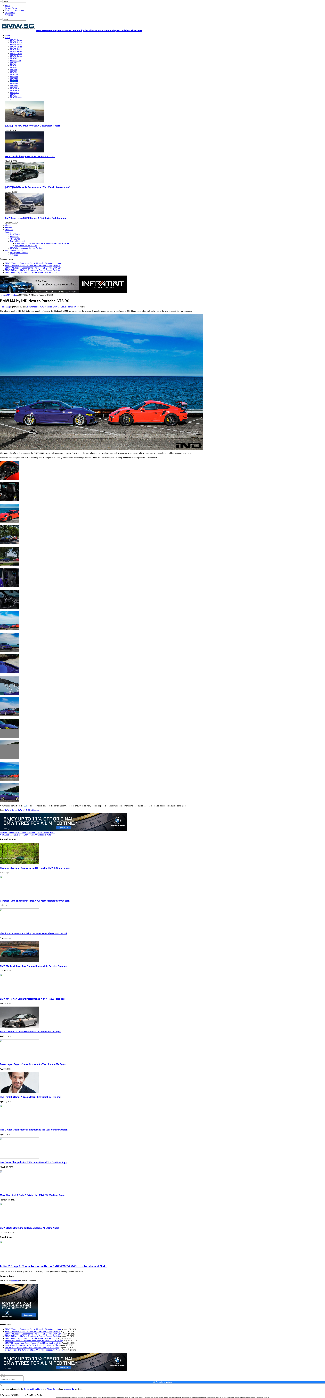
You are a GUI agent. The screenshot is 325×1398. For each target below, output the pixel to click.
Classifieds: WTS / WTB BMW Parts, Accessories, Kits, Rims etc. (42, 243)
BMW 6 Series (16, 51)
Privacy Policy (11, 8)
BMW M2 (14, 76)
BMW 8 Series (16, 56)
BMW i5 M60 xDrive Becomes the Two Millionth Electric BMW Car (33, 268)
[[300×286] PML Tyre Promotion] (19, 1319)
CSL (12, 99)
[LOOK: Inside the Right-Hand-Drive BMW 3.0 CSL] (24, 152)
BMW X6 (13, 70)
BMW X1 (13, 63)
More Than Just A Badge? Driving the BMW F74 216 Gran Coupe (32, 1195)
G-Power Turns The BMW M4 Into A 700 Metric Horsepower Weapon (35, 901)
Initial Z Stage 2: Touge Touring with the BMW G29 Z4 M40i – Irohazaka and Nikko (53, 1266)
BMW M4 (14, 81)
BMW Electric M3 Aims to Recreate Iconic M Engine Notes (29, 1228)
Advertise (9, 15)
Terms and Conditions (14, 10)
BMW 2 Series (16, 42)
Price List (9, 230)
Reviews (8, 227)
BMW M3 (14, 79)
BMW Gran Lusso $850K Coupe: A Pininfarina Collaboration (35, 218)
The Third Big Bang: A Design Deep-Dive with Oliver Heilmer (30, 1097)
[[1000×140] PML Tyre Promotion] (63, 830)
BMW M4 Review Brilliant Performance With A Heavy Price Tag (32, 999)
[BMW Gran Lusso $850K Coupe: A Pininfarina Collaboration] (24, 213)
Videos (8, 225)
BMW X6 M (14, 90)
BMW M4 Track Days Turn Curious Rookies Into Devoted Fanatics (33, 966)
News (7, 38)
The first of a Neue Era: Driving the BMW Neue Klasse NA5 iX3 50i (33, 933)
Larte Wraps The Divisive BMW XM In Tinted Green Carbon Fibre (32, 1345)
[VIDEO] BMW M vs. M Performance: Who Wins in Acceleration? (37, 187)
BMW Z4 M (14, 93)
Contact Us (10, 12)
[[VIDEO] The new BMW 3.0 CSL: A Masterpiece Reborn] (24, 121)
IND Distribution (32, 810)
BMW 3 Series (16, 44)
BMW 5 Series (16, 49)
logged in (15, 1281)
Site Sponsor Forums (19, 252)
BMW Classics (16, 97)
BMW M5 (14, 83)
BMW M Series (45, 307)
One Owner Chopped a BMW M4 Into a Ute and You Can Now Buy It (33, 1162)
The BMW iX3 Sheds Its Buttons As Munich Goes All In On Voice (32, 1347)
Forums (8, 232)
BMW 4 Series (16, 47)
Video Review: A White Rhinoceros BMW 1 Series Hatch (27, 832)
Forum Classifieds (18, 241)
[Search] (1, 19)
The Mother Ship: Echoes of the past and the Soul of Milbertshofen (34, 1129)
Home (7, 35)
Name (2, 1374)
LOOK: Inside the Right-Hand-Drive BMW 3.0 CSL (30, 156)
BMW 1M (14, 74)
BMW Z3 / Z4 (15, 60)
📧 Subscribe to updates (162, 1382)
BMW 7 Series (16, 54)
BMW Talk (14, 236)
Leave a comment (68, 307)
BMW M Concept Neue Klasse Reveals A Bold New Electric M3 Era (33, 1343)
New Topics (15, 234)
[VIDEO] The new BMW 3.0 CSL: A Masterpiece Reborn (32, 125)
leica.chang (5, 307)
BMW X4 (13, 65)
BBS (25, 806)
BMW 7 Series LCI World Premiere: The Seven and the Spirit (30, 1031)
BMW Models (11, 295)
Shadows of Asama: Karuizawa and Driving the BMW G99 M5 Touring (35, 868)
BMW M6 (14, 86)
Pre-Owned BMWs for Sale (26, 246)
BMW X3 (13, 58)
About (7, 6)
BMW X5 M (14, 88)
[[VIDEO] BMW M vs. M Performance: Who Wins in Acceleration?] (24, 183)
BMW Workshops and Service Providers (27, 248)
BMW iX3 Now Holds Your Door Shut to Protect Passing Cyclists (32, 270)
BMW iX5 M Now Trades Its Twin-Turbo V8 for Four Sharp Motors (32, 265)
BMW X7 (13, 72)
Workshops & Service (14, 250)
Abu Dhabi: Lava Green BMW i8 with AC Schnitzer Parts (25, 835)
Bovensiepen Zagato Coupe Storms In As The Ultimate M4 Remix (33, 1064)
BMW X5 (13, 67)
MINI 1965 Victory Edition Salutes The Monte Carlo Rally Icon (31, 272)
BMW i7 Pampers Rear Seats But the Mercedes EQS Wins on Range (33, 263)
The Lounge (15, 239)
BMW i (13, 95)
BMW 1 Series (16, 40)
